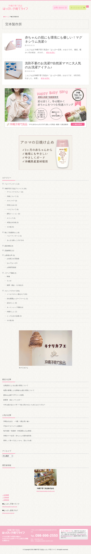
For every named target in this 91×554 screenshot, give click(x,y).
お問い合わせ (59, 8)
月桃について (11, 196)
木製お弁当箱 (11, 222)
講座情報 (8, 246)
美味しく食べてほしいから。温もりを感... (18, 440)
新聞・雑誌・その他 (14, 285)
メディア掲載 (9, 273)
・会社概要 (5, 495)
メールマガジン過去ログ (15, 294)
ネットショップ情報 (14, 307)
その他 (9, 227)
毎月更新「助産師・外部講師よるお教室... (18, 431)
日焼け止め (11, 205)
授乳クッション (12, 214)
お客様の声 (8, 255)
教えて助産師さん (11, 232)
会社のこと (11, 303)
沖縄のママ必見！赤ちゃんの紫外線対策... (18, 436)
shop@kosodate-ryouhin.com (44, 541)
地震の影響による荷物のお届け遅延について (18, 390)
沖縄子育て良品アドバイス (14, 188)
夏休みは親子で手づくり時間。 (14, 395)
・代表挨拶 (5, 497)
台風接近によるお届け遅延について (15, 385)
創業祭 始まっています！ (12, 400)
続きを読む (50, 52)
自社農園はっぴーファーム (16, 298)
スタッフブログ (10, 291)
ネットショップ (76, 8)
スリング (10, 218)
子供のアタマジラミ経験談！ (13, 426)
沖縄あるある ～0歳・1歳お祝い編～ (16, 421)
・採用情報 (5, 500)
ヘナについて (11, 209)
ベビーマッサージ (11, 184)
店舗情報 (8, 250)
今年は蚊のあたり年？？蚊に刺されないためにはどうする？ (24, 405)
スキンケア (11, 201)
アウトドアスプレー (14, 192)
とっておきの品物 (13, 316)
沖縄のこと (11, 312)
